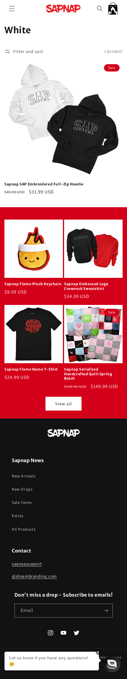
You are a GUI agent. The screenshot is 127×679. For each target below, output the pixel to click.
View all (63, 403)
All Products (23, 529)
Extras (18, 515)
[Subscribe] (106, 610)
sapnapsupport (27, 564)
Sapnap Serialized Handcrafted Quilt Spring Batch (88, 374)
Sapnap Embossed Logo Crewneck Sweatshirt (86, 286)
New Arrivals (23, 476)
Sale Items (22, 502)
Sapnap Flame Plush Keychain (32, 284)
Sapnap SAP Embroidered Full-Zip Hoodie (44, 184)
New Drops (22, 489)
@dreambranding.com (34, 576)
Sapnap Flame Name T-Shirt (31, 369)
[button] (11, 8)
